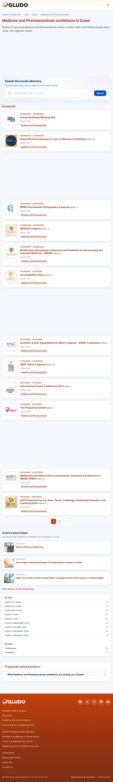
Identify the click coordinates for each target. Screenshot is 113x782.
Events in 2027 (56, 619)
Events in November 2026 (56, 631)
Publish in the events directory (16, 720)
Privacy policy (104, 777)
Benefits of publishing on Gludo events (20, 736)
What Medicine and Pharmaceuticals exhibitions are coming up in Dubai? (45, 674)
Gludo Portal (8, 753)
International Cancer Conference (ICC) (42, 386)
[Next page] (66, 521)
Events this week (56, 602)
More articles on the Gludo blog (17, 589)
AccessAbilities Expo (32, 274)
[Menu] (108, 5)
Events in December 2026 (56, 635)
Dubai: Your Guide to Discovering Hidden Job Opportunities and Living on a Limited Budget (60, 578)
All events (7, 715)
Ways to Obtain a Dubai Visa (29, 547)
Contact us (7, 767)
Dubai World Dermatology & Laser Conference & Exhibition (53, 139)
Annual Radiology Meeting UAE (37, 117)
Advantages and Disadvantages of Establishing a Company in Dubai (49, 562)
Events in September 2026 (56, 623)
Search (100, 93)
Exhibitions (56, 652)
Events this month (56, 606)
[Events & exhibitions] (15, 5)
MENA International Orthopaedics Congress (45, 207)
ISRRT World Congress (32, 364)
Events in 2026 (56, 614)
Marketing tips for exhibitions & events (20, 746)
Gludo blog (7, 762)
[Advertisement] (56, 54)
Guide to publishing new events (17, 741)
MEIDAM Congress (30, 228)
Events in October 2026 (56, 627)
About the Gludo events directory (18, 732)
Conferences (56, 648)
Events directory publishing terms (18, 725)
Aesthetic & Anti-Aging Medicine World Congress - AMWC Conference (60, 342)
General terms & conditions (83, 777)
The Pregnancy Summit (33, 407)
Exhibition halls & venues (14, 711)
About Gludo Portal (11, 757)
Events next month (56, 610)
